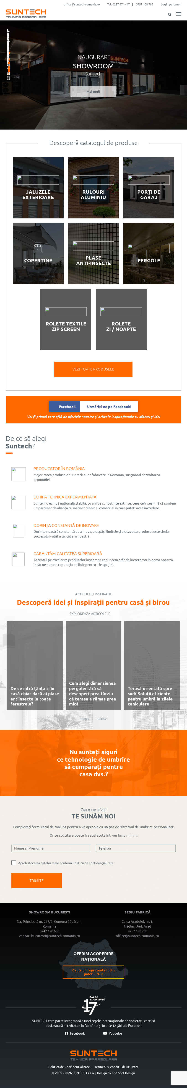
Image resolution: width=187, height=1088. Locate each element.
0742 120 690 (49, 931)
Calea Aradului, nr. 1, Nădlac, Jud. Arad (137, 924)
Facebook (77, 1033)
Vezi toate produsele (93, 369)
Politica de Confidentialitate (69, 1067)
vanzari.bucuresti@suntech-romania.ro (49, 936)
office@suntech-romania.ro (82, 4)
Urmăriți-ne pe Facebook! (95, 407)
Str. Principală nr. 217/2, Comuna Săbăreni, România (49, 924)
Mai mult (93, 91)
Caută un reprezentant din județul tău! (93, 972)
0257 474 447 (121, 4)
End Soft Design (123, 1073)
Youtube (115, 1033)
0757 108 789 (144, 4)
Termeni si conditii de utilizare (116, 1067)
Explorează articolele (90, 614)
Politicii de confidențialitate (93, 863)
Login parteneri (171, 4)
